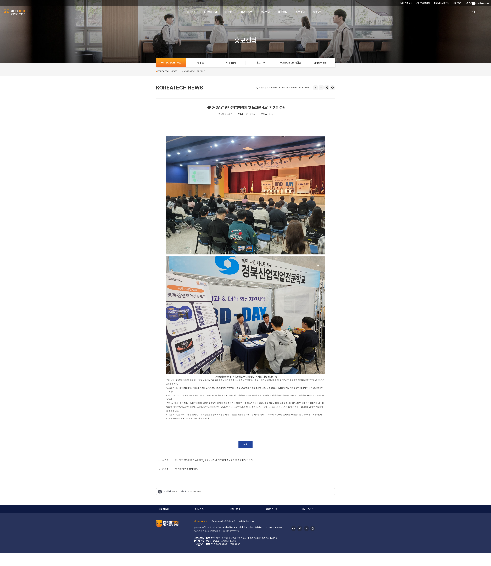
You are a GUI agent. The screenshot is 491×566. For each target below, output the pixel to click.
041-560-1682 (194, 491)
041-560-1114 (276, 527)
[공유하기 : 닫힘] (326, 87)
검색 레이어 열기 (473, 12)
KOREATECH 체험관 (290, 62)
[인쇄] (332, 87)
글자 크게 (315, 87)
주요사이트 (199, 509)
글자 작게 (321, 87)
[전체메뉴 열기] (485, 12)
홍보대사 (260, 62)
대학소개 (191, 12)
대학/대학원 (210, 12)
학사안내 (265, 12)
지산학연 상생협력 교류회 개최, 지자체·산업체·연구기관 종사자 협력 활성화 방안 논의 (214, 460)
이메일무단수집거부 (246, 521)
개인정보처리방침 (200, 521)
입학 (227, 12)
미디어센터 (231, 62)
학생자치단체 (271, 509)
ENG (470, 3)
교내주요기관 (236, 509)
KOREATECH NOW (279, 87)
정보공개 (317, 12)
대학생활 (282, 12)
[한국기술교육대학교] (20, 12)
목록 (245, 444)
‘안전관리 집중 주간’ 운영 (186, 469)
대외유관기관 (307, 509)
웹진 (199, 62)
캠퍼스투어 (319, 62)
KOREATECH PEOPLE (194, 71)
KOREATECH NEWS (300, 87)
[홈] (257, 87)
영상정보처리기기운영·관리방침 (223, 521)
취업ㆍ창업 (247, 12)
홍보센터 (300, 12)
